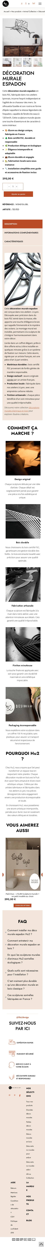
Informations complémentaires (21, 232)
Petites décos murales (29, 1126)
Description (10, 224)
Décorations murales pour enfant (30, 1152)
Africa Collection (30, 1176)
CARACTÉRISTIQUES (13, 241)
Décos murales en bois (29, 1138)
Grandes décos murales (29, 1114)
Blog (29, 1220)
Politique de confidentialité (14, 1227)
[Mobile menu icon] (40, 3)
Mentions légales (14, 1194)
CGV (12, 1216)
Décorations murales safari (30, 1166)
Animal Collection (29, 11)
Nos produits (16, 11)
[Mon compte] (22, 4)
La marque (30, 1186)
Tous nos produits (29, 1103)
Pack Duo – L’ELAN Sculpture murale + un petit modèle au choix (22, 895)
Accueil (6, 11)
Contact (29, 1212)
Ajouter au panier (18, 194)
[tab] (22, 224)
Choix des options (22, 905)
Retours (13, 1188)
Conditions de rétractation (14, 1206)
